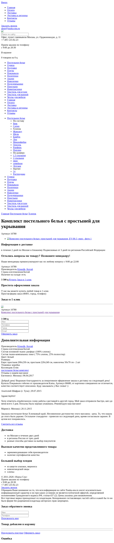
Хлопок (32, 213)
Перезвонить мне (10, 518)
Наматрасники (14, 89)
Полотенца (12, 76)
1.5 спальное (19, 155)
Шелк (16, 134)
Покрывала (13, 73)
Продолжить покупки (12, 533)
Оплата (11, 10)
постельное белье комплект (15, 370)
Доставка (11, 13)
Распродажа (19, 174)
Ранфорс (17, 147)
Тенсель (17, 145)
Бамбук (16, 137)
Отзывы (11, 21)
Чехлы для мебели (16, 97)
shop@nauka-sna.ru (10, 28)
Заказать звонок (9, 26)
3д (14, 171)
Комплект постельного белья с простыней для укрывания (30, 312)
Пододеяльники (15, 84)
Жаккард (17, 131)
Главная (11, 7)
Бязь (15, 123)
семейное (18, 163)
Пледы (10, 70)
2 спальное (18, 158)
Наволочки (12, 81)
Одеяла (10, 65)
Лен (15, 139)
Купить (12, 279)
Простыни (12, 86)
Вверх (4, 2)
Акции (10, 78)
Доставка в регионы (17, 15)
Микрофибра (19, 142)
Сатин (16, 126)
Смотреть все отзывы (12, 424)
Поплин (17, 150)
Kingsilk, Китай (25, 269)
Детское (17, 166)
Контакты (12, 18)
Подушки (12, 68)
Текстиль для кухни (17, 92)
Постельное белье (16, 62)
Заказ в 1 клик (24, 279)
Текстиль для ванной (17, 94)
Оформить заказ (9, 334)
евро (15, 161)
